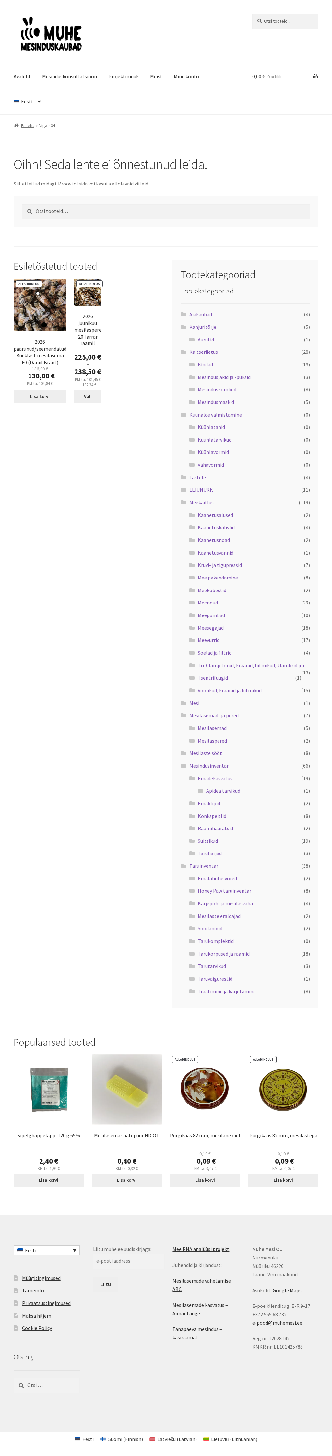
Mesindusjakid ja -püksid (224, 377)
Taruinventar (203, 866)
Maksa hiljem (36, 1315)
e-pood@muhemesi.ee (277, 1322)
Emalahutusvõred (217, 878)
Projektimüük (123, 76)
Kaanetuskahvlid (216, 527)
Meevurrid (208, 640)
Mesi (194, 703)
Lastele (197, 477)
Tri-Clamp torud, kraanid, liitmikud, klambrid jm (251, 665)
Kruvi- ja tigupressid (220, 565)
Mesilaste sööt (205, 753)
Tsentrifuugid (213, 677)
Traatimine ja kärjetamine (227, 991)
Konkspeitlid (212, 816)
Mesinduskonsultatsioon (69, 76)
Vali (88, 396)
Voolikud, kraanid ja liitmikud (230, 690)
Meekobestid (212, 590)
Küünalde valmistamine (215, 415)
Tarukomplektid (216, 941)
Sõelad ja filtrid (214, 653)
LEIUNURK (201, 489)
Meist (156, 76)
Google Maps (287, 1290)
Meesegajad (211, 628)
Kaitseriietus (203, 352)
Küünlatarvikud (214, 439)
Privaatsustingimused (46, 1303)
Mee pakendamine (218, 577)
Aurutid (206, 339)
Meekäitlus (201, 502)
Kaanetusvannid (215, 552)
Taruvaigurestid (215, 978)
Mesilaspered (212, 740)
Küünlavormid (213, 452)
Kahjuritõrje (202, 327)
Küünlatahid (211, 427)
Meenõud (208, 602)
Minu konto (186, 76)
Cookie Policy (37, 1328)
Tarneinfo (33, 1290)
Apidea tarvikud (223, 790)
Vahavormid (211, 464)
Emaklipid (209, 803)
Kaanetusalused (215, 515)
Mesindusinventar (209, 765)
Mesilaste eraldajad (219, 916)
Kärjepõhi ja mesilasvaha (225, 903)
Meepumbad (211, 615)
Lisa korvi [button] (40, 396)
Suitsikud (208, 841)
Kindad (205, 364)
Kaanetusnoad (214, 540)
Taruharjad (210, 853)
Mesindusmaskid (216, 402)
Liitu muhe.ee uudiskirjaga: (122, 1249)
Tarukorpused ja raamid (224, 953)
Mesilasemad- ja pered (214, 715)
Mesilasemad (212, 728)
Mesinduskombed (217, 389)
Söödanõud (210, 928)
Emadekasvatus (215, 778)
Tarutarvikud (212, 966)
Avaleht (22, 76)
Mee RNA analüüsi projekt (200, 1249)
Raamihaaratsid (215, 828)
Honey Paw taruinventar (224, 891)
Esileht (27, 125)
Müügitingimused (41, 1278)
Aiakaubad (200, 314)
